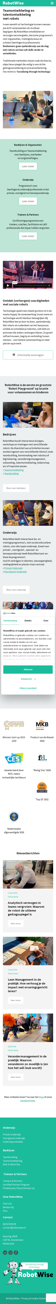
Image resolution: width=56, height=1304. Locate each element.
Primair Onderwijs (13, 568)
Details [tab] (28, 621)
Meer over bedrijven (16, 488)
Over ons (7, 1203)
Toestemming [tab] (10, 621)
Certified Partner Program (16, 1184)
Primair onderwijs (12, 1134)
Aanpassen (26, 679)
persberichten (27, 1100)
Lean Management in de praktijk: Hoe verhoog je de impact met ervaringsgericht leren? (28, 985)
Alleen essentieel (28, 688)
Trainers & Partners (12, 1180)
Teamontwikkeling (14, 470)
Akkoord (28, 669)
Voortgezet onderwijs (14, 1138)
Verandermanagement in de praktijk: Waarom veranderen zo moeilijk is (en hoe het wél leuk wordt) (28, 1062)
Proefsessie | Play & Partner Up (19, 1188)
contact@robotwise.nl (14, 1227)
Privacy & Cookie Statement (35, 1298)
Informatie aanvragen (30, 355)
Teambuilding (11, 473)
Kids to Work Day (11, 1164)
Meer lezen (16, 923)
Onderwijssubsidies (13, 1141)
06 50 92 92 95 (9, 1224)
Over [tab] (46, 621)
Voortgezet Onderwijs (15, 571)
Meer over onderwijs (16, 589)
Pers (5, 1210)
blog (41, 1097)
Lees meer (28, 166)
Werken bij (8, 1207)
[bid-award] (42, 787)
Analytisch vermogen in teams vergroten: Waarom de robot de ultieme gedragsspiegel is (26, 908)
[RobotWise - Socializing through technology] (13, 2)
